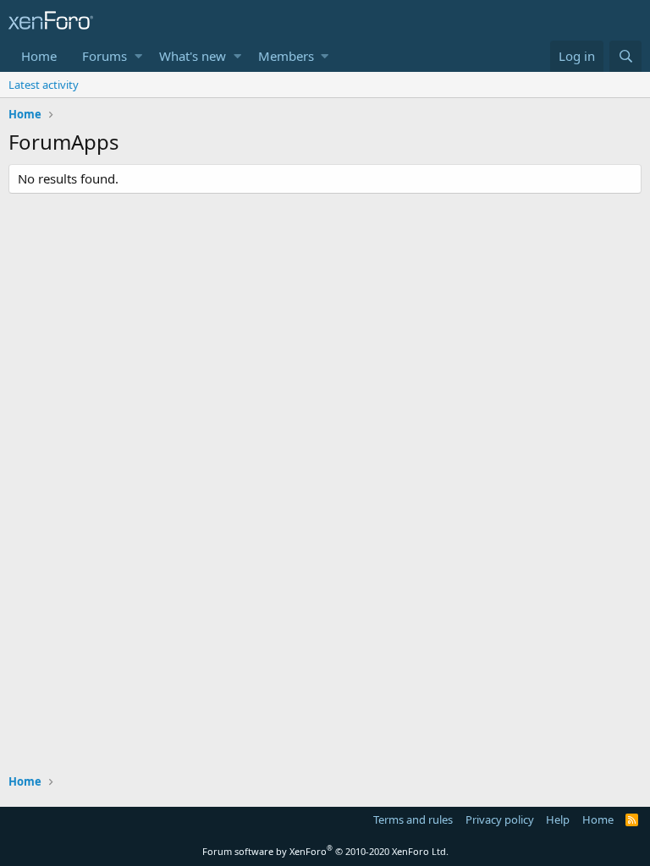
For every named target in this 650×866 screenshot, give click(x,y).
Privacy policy (499, 819)
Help (558, 819)
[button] (138, 56)
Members (286, 55)
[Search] (625, 56)
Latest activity (43, 84)
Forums (104, 55)
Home (39, 55)
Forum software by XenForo (325, 851)
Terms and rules (413, 819)
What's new (192, 55)
